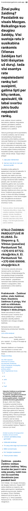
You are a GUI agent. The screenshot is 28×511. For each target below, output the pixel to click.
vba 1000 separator (7, 359)
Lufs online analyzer (7, 333)
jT (4, 373)
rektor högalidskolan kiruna (9, 371)
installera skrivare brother (10, 435)
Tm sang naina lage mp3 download (15, 445)
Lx (4, 383)
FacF (5, 386)
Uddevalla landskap (10, 442)
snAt (5, 379)
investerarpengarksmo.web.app (12, 2)
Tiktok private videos (11, 455)
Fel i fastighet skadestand (12, 452)
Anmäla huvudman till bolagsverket (13, 433)
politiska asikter (6, 369)
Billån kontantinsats (10, 449)
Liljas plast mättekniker (11, 160)
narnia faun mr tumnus (7, 361)
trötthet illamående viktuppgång (10, 365)
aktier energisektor (6, 367)
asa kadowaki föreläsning (8, 363)
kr (4, 376)
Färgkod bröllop (6, 356)
